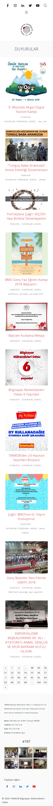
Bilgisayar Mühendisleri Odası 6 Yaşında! (26, 392)
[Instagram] (15, 5)
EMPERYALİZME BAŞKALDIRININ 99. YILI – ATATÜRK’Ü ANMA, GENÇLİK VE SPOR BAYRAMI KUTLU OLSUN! (26, 642)
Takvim (42, 528)
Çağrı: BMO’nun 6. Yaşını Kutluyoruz (26, 516)
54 (25, 672)
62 (32, 677)
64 (45, 677)
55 (32, 672)
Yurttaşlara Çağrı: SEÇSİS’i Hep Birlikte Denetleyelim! (26, 216)
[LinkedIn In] (23, 5)
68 (25, 682)
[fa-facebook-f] (7, 786)
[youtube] (34, 786)
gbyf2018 (38, 592)
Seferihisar (13, 294)
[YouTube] (38, 5)
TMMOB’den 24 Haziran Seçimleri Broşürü (26, 457)
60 (19, 677)
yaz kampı (23, 294)
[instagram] (14, 786)
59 (12, 677)
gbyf (31, 592)
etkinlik (42, 179)
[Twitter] (30, 5)
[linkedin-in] (20, 786)
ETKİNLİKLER (22, 121)
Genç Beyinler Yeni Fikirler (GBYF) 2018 (26, 580)
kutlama (25, 532)
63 (38, 677)
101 (45, 682)
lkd (45, 121)
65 (5, 682)
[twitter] (27, 786)
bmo (40, 121)
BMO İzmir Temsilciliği (18, 592)
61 (25, 677)
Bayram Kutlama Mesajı (26, 335)
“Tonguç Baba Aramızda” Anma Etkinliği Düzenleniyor (26, 167)
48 (32, 667)
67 (19, 682)
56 (38, 672)
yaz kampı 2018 (36, 294)
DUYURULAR (10, 121)
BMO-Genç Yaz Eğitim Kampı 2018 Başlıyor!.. (26, 281)
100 (39, 682)
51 (5, 672)
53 (19, 672)
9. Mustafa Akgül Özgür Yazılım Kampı (26, 109)
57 (45, 672)
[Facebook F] (8, 5)
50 (45, 667)
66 (12, 682)
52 (12, 672)
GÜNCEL (32, 121)
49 (38, 667)
